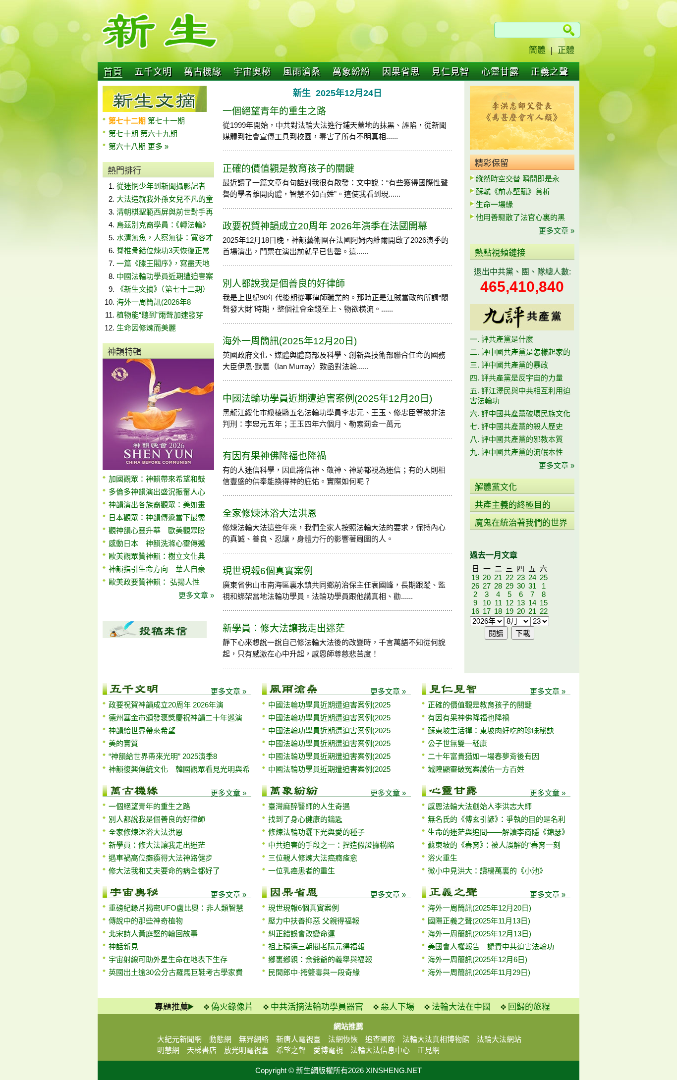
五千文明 (153, 72)
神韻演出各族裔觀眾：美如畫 (157, 504)
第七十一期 (166, 120)
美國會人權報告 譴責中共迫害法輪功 (491, 946)
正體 (566, 50)
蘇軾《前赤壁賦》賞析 (513, 191)
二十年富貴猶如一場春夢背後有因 (483, 756)
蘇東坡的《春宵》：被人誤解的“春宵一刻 (494, 845)
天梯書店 (202, 1050)
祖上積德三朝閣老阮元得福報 (316, 946)
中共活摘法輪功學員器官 (317, 1007)
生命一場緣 (494, 204)
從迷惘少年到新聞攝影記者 (161, 186)
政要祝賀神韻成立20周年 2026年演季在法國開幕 (325, 226)
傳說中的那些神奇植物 (146, 921)
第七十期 (124, 133)
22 (509, 577)
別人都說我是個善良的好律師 (284, 283)
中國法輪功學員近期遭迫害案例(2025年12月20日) (327, 398)
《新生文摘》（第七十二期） (163, 289)
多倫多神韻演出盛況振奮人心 (157, 491)
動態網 (220, 1039)
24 (532, 577)
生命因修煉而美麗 (146, 328)
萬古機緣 (203, 72)
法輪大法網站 (499, 1039)
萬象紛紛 (351, 72)
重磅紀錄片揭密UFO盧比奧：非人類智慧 (176, 908)
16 (475, 611)
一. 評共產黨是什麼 (501, 339)
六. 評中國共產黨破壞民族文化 (520, 413)
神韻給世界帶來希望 (142, 730)
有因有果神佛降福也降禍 (274, 456)
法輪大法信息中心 (380, 1050)
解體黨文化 (496, 487)
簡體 (537, 50)
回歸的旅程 (529, 1007)
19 (475, 577)
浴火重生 (442, 858)
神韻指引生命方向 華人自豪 (157, 569)
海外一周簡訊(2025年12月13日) (479, 933)
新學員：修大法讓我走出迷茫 (284, 628)
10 (487, 602)
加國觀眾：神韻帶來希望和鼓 (157, 479)
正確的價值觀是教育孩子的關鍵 (288, 168)
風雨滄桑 (302, 72)
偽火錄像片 (232, 1007)
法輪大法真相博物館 (435, 1039)
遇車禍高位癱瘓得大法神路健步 (161, 858)
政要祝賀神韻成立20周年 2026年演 (166, 705)
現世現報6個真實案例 (268, 571)
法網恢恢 (343, 1039)
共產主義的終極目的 (513, 505)
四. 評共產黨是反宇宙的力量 (516, 378)
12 (509, 602)
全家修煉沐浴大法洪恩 (270, 513)
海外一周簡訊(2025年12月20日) (290, 341)
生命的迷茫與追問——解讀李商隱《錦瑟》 (498, 832)
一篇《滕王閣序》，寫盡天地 (163, 263)
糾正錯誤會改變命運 (301, 933)
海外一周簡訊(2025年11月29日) (479, 972)
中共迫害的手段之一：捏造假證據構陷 (331, 845)
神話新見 (123, 946)
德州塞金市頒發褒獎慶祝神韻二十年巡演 (175, 717)
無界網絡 (254, 1039)
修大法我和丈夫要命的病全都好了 (164, 870)
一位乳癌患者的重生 (301, 870)
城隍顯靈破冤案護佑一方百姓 (476, 769)
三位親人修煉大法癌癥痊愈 (312, 858)
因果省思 (401, 72)
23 (521, 577)
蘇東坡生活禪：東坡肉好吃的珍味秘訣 (491, 730)
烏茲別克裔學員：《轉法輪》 (163, 224)
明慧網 (168, 1050)
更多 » (158, 146)
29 (509, 586)
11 (498, 602)
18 (498, 611)
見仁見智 (450, 72)
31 (532, 586)
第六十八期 (128, 146)
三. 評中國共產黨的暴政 (509, 365)
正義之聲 (549, 72)
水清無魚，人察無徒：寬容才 (164, 237)
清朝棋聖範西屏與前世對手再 (164, 212)
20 (487, 577)
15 (544, 602)
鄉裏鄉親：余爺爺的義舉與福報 (320, 959)
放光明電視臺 (246, 1050)
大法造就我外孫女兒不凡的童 (164, 199)
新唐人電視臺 (298, 1039)
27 (487, 586)
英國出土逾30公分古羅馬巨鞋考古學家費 (176, 972)
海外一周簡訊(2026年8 (153, 302)
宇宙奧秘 (252, 72)
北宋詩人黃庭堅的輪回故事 (153, 933)
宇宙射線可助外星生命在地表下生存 (168, 959)
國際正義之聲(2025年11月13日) (479, 921)
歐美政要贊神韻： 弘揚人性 (154, 582)
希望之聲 (291, 1050)
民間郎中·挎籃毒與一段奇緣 (314, 972)
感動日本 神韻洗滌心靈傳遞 (157, 543)
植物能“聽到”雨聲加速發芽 (159, 315)
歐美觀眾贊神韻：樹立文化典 (157, 556)
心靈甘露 (500, 72)
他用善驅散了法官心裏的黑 (520, 217)
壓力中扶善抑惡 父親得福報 (313, 921)
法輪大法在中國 (461, 1007)
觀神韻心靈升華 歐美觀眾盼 (157, 530)
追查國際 (380, 1039)
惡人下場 (397, 1007)
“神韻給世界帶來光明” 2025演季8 (163, 756)
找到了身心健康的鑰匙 (305, 819)
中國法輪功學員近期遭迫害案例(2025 (329, 705)
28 (498, 586)
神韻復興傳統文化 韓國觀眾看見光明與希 (179, 769)
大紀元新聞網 (179, 1039)
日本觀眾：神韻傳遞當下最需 (157, 517)
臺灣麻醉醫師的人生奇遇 (309, 806)
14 (532, 602)
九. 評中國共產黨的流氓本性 (516, 452)
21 (498, 577)
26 (475, 586)
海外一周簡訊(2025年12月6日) (477, 959)
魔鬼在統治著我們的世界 (521, 523)
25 (544, 577)
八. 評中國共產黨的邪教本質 (516, 439)
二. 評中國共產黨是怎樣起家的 (520, 352)
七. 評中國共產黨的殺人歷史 (516, 426)
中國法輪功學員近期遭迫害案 (164, 276)
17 (487, 611)
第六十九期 (158, 133)
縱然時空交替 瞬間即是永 (518, 178)
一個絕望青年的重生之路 (274, 111)
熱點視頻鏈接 (500, 253)
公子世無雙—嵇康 (457, 743)
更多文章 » (196, 595)
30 (521, 586)
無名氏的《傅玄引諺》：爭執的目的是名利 (496, 819)
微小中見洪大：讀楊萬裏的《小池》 (487, 870)
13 (521, 602)
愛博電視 (328, 1050)
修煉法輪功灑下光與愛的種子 (316, 832)
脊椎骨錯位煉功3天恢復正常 (163, 250)
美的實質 (123, 743)
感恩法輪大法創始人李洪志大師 (480, 806)
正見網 (428, 1050)
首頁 (113, 72)
